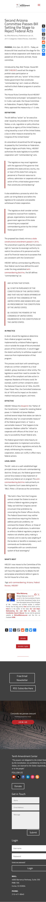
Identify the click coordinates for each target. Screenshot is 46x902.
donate (23, 638)
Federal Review (23, 38)
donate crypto (23, 646)
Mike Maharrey (12, 35)
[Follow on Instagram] (32, 777)
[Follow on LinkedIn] (28, 777)
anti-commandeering (17, 582)
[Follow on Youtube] (14, 777)
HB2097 (13, 70)
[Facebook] (35, 594)
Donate (18, 786)
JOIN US (23, 722)
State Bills (32, 38)
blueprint (24, 405)
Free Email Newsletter (22, 678)
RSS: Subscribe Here (23, 688)
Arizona (30, 582)
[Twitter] (38, 594)
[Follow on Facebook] (23, 777)
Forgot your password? (18, 862)
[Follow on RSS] (37, 777)
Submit (33, 832)
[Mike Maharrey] (10, 600)
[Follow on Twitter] (18, 777)
